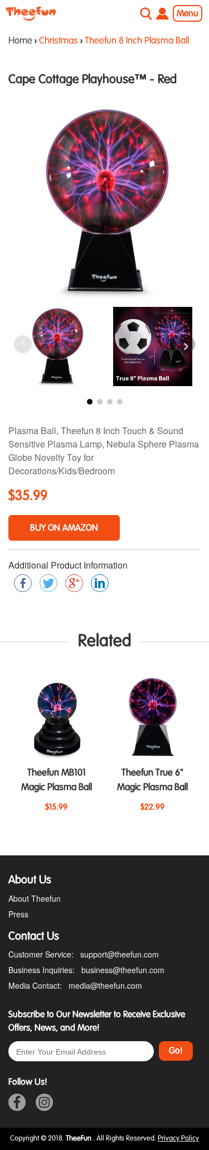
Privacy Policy (178, 1138)
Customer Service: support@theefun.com (83, 954)
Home (20, 40)
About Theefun (34, 898)
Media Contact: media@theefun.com (75, 985)
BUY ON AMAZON (64, 527)
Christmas (58, 40)
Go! (176, 1050)
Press (18, 914)
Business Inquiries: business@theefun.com (86, 969)
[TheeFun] (31, 14)
